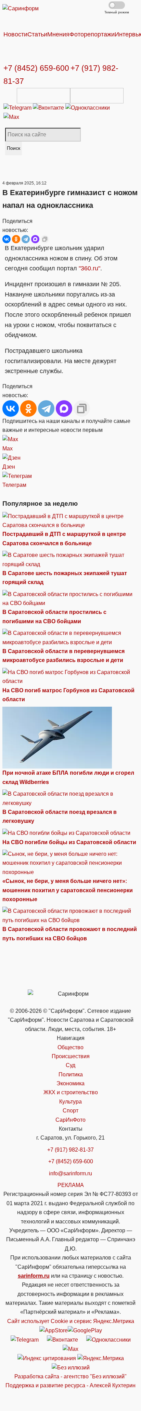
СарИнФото (70, 1120)
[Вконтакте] (49, 108)
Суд (70, 1065)
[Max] (11, 117)
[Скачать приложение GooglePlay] (97, 95)
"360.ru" (89, 268)
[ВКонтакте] (6, 239)
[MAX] (35, 239)
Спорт (70, 1110)
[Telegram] (18, 108)
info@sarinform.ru (70, 1173)
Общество (70, 1047)
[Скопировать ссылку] (45, 239)
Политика (71, 1074)
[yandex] (46, 1358)
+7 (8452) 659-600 (36, 68)
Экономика (70, 1083)
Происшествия (71, 1056)
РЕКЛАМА (70, 1185)
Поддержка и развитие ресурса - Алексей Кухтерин (70, 1385)
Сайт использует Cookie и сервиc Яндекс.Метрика (70, 1321)
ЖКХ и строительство (70, 1092)
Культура (70, 1102)
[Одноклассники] (87, 108)
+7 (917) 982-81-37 (70, 1150)
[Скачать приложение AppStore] (43, 95)
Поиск (13, 148)
